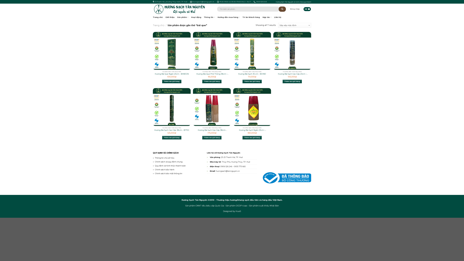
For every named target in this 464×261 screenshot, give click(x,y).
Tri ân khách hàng (251, 17)
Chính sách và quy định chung (168, 162)
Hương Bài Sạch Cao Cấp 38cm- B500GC (212, 130)
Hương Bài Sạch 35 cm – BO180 (252, 74)
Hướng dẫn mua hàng (228, 17)
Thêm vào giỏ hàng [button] (172, 81)
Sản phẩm (182, 17)
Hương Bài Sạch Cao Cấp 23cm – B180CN (292, 74)
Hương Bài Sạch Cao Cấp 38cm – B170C (171, 130)
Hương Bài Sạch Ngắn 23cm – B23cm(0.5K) (252, 130)
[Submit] (282, 9)
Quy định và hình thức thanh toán (170, 166)
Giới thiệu (170, 17)
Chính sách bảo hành (164, 169)
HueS (238, 211)
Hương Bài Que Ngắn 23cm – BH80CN (172, 74)
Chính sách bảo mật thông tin (168, 173)
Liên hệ (277, 17)
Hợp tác (266, 17)
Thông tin (208, 17)
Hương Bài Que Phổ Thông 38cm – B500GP (211, 74)
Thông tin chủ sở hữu (164, 158)
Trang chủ (158, 17)
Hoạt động (196, 17)
